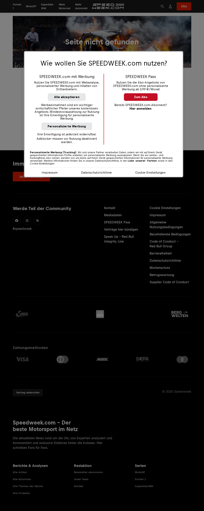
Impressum (50, 172)
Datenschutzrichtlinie (96, 172)
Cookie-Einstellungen (150, 172)
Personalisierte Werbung (67, 126)
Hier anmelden (140, 108)
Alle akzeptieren (66, 97)
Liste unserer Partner (142, 160)
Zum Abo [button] (140, 97)
